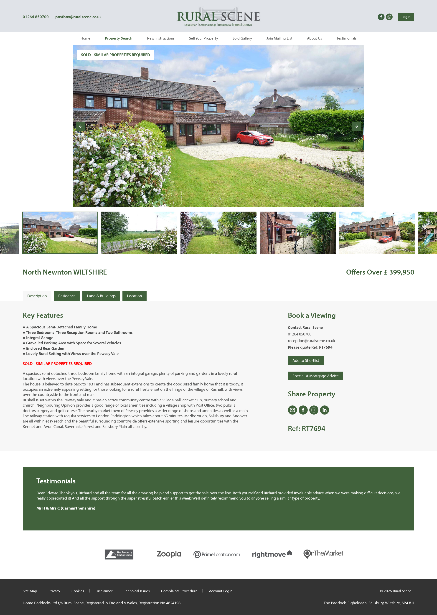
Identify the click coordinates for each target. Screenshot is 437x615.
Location (134, 295)
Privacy (54, 590)
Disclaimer (104, 590)
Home (85, 38)
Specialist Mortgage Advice (315, 375)
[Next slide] (356, 126)
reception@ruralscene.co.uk (311, 340)
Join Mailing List (279, 38)
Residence (67, 295)
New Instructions (161, 38)
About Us (314, 38)
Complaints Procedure (179, 590)
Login (405, 16)
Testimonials (347, 38)
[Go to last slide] (80, 126)
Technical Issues (137, 590)
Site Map (30, 590)
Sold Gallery (242, 38)
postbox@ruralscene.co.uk (78, 16)
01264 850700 (36, 16)
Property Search (118, 38)
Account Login (220, 590)
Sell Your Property (203, 38)
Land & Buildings (101, 295)
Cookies (77, 590)
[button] (60, 233)
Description (37, 295)
